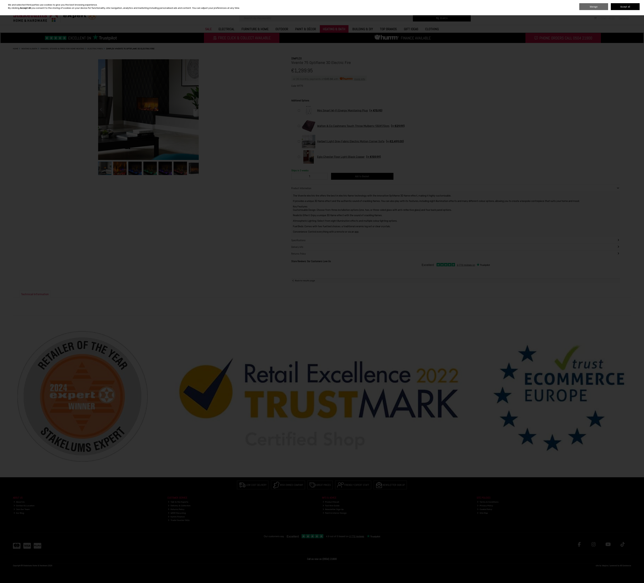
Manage (594, 6)
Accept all (625, 6)
